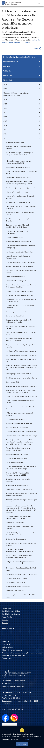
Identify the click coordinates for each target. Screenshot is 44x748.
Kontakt (5, 623)
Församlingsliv (7, 617)
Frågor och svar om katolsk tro (12, 650)
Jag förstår (22, 744)
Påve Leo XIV (6, 644)
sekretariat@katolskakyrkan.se (13, 686)
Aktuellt (5, 620)
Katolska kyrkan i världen (11, 611)
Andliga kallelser (7, 647)
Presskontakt (7, 658)
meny (39, 3)
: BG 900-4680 (13, 709)
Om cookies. (25, 739)
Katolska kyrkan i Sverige (11, 614)
